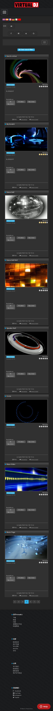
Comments (24, 119)
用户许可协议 (17, 673)
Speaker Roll (11, 328)
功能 (14, 622)
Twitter (16, 697)
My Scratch (11, 124)
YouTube (17, 693)
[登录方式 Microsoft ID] (18, 33)
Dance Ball (10, 192)
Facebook (17, 691)
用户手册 (16, 644)
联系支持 (16, 642)
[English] (3, 19)
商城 (14, 620)
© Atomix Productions (26, 709)
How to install (34, 119)
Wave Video (11, 464)
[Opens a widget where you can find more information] (44, 707)
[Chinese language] (19, 19)
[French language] (10, 19)
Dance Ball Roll (12, 260)
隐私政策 (16, 671)
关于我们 (16, 666)
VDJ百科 (16, 646)
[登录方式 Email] (11, 26)
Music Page (11, 532)
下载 (14, 617)
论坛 (14, 650)
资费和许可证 (17, 624)
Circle (9, 396)
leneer (46, 84)
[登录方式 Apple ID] (26, 33)
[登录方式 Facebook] (11, 33)
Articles (15, 648)
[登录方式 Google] (33, 33)
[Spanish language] (7, 19)
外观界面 (16, 626)
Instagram (17, 695)
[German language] (13, 19)
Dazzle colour (12, 56)
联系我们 (16, 669)
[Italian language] (16, 19)
